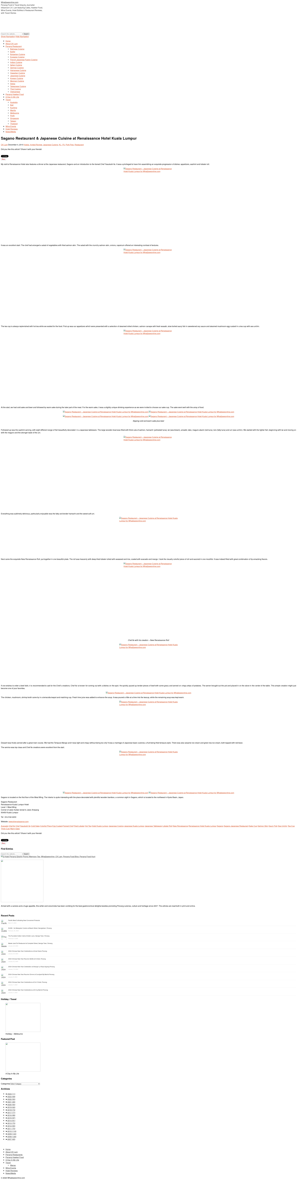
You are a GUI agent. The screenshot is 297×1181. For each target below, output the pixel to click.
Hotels (26, 144)
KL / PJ (62, 144)
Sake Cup (253, 826)
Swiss (12, 83)
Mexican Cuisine (17, 81)
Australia (14, 102)
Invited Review (36, 144)
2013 (11, 1123)
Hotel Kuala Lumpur (100, 826)
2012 (11, 1126)
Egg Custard (57, 826)
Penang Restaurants (14, 1154)
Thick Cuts (5, 828)
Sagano (220, 826)
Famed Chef (68, 826)
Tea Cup (291, 826)
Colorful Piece (46, 826)
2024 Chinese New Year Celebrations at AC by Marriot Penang (28, 990)
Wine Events (11, 126)
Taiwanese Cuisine (18, 86)
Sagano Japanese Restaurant (236, 826)
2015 (11, 1118)
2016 (11, 1115)
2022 (11, 1099)
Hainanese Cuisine (18, 70)
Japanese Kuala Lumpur (134, 826)
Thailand (14, 123)
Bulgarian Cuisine (17, 54)
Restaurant (79, 144)
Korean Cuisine (16, 78)
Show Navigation (8, 36)
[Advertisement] (43, 26)
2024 (11, 1094)
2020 (11, 1104)
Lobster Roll (167, 826)
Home (8, 41)
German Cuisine (17, 67)
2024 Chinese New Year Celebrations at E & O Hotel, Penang (27, 982)
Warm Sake (15, 828)
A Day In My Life (12, 97)
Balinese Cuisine (17, 49)
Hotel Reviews (12, 129)
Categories (5, 1083)
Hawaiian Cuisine (17, 73)
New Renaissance (180, 826)
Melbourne (14, 113)
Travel (8, 99)
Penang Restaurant (14, 46)
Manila (13, 110)
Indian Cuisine (16, 62)
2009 (11, 1134)
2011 (11, 1128)
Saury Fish (273, 826)
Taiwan (13, 121)
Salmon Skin (263, 826)
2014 (11, 1120)
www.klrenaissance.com (19, 821)
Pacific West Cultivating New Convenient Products (24, 920)
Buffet (12, 51)
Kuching (13, 107)
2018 (11, 1110)
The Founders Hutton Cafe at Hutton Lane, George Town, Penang (28, 936)
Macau (13, 1165)
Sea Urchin (282, 826)
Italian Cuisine (16, 65)
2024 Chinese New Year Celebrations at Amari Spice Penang (27, 951)
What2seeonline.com (9, 2)
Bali (11, 105)
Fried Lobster (79, 826)
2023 (11, 1096)
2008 (11, 1136)
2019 (11, 1107)
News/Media (11, 131)
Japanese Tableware (153, 826)
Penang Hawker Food (15, 94)
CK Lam (4, 144)
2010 (11, 1131)
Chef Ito (12, 826)
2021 (11, 1102)
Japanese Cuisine (17, 75)
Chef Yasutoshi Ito (23, 826)
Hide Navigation (22, 36)
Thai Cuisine (15, 89)
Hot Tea (88, 826)
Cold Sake (35, 826)
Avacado (4, 826)
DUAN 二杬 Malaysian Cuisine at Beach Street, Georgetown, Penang (30, 928)
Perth (12, 115)
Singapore (14, 118)
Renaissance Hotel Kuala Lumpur (202, 826)
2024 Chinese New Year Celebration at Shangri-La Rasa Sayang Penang (31, 967)
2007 (11, 1139)
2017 (11, 1112)
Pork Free (70, 144)
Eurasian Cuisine (17, 57)
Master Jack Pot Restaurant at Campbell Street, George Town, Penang (30, 943)
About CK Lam (12, 43)
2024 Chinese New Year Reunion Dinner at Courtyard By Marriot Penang (31, 974)
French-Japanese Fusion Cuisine (23, 59)
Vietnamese (15, 91)
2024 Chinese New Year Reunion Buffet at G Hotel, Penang (27, 959)
